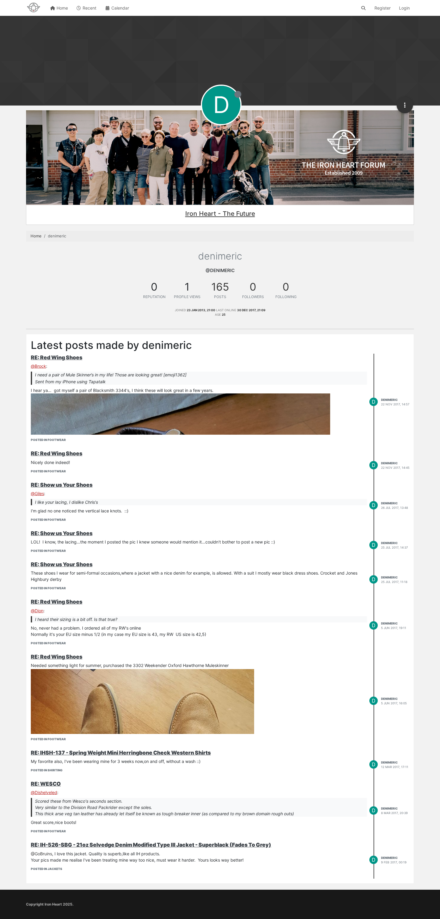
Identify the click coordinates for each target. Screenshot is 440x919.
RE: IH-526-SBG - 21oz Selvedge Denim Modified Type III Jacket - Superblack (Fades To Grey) (151, 845)
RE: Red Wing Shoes (56, 357)
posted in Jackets (46, 869)
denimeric (389, 400)
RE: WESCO (46, 784)
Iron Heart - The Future (220, 213)
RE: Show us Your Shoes (61, 485)
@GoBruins (41, 853)
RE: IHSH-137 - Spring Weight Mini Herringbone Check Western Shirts (121, 752)
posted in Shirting (47, 770)
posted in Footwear (48, 440)
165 (220, 286)
